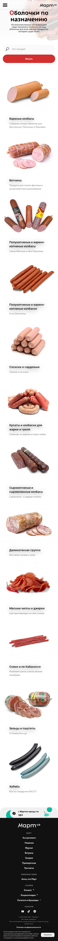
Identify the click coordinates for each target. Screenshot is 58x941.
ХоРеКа (14, 786)
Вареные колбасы (21, 118)
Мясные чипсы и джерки (27, 608)
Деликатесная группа (24, 550)
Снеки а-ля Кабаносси (25, 666)
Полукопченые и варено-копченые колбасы (27, 244)
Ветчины (15, 180)
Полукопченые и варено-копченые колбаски (27, 306)
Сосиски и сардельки (24, 367)
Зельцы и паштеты (22, 728)
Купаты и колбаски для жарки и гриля (25, 427)
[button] (29, 879)
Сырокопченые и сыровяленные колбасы (26, 489)
